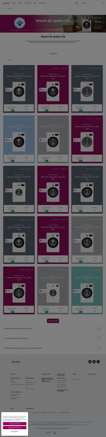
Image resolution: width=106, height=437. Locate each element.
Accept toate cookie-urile (14, 423)
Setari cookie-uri (14, 431)
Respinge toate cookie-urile (14, 427)
